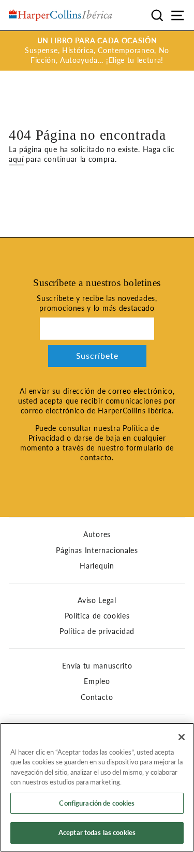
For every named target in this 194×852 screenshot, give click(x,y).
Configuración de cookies (97, 803)
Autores (97, 534)
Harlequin (97, 566)
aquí (16, 159)
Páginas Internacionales (97, 550)
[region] (97, 787)
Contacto (97, 697)
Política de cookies (97, 616)
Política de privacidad (97, 631)
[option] (97, 50)
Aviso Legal (97, 600)
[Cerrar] (181, 737)
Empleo (97, 681)
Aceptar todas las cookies (97, 832)
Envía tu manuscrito (97, 666)
